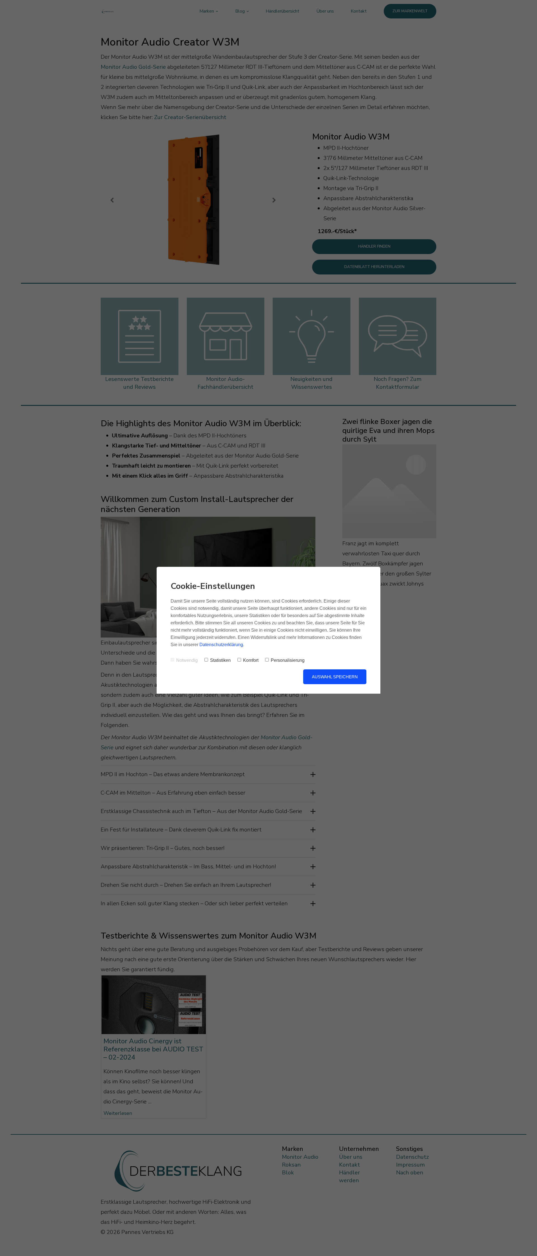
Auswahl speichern (335, 676)
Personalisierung (288, 660)
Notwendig (187, 660)
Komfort (250, 660)
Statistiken (220, 660)
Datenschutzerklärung (221, 644)
